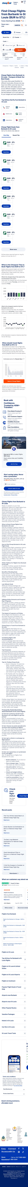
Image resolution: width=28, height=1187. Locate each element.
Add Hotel (15, 54)
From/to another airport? (9, 58)
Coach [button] (4, 41)
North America (17, 66)
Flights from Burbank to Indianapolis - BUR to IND (14, 926)
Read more (6, 820)
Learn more (14, 446)
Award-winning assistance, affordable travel (10, 1102)
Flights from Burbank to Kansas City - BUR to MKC (14, 932)
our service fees (18, 1085)
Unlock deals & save (14, 488)
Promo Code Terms (8, 1093)
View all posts (13, 873)
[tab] (6, 32)
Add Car (24, 54)
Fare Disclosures (7, 1089)
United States (22, 66)
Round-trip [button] (6, 37)
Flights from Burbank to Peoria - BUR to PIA (13, 938)
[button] (23, 2)
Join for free (14, 464)
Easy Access (4, 1150)
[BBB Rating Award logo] (25, 1135)
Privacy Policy (14, 494)
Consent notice (7, 494)
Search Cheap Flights (14, 381)
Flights (11, 65)
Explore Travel (16, 3)
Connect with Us (12, 1150)
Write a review (8, 907)
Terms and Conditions (8, 1173)
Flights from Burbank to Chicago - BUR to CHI (13, 920)
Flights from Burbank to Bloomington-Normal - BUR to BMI (12, 944)
